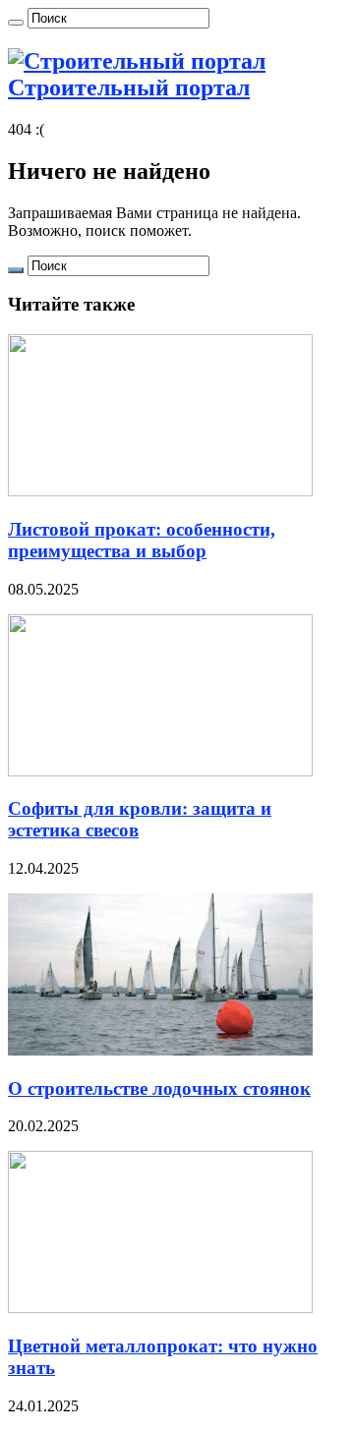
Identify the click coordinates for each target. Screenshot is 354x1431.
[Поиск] (16, 23)
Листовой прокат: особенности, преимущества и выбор (141, 540)
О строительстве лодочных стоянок (159, 1088)
